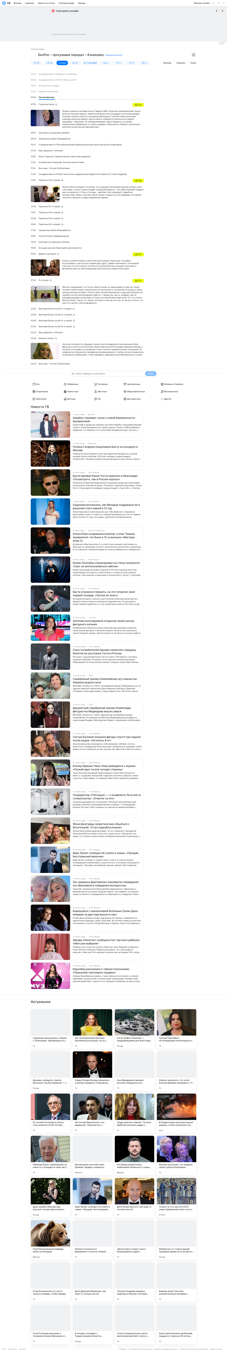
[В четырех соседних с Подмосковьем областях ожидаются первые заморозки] (92, 1324)
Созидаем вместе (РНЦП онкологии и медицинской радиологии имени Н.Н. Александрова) (83, 174)
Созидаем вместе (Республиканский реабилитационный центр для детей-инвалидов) (80, 144)
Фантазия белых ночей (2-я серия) (55, 314)
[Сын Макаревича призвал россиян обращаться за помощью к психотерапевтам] (134, 1071)
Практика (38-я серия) (49, 212)
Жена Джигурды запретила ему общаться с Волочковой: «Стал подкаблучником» (101, 825)
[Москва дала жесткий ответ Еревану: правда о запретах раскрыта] (92, 1155)
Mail (4, 1349)
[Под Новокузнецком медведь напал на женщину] (50, 1240)
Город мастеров (46, 104)
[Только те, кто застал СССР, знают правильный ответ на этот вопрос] (176, 1198)
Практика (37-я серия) (49, 206)
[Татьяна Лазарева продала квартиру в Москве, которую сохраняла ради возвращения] (134, 1282)
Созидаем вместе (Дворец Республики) (58, 74)
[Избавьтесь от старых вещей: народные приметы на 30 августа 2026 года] (176, 1240)
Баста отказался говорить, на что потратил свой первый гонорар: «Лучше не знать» (104, 593)
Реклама (22, 1349)
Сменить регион (114, 55)
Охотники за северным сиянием (54, 132)
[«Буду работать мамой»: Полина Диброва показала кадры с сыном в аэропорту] (134, 1113)
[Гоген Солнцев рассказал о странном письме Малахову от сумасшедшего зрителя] (50, 1324)
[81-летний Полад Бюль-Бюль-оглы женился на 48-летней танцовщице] (50, 1113)
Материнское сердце (49, 85)
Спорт (193, 63)
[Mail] (4, 3)
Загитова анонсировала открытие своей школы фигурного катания (103, 622)
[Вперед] (222, 10)
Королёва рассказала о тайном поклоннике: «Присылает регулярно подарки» (101, 970)
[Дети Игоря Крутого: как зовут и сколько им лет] (134, 1198)
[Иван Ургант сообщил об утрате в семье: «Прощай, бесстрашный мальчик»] (92, 1198)
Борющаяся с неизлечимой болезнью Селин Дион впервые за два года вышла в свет (105, 912)
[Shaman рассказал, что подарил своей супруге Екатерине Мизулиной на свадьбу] (176, 1155)
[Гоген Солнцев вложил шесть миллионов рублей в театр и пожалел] (134, 1324)
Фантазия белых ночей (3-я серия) (55, 320)
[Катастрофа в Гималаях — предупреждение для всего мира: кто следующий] (134, 1029)
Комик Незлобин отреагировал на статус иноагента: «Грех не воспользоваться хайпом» (106, 564)
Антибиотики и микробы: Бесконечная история (61, 162)
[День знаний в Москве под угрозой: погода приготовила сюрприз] (50, 1198)
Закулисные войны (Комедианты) (55, 138)
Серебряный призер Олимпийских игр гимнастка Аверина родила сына (105, 680)
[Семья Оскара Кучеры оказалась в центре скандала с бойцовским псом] (92, 1071)
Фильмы (167, 63)
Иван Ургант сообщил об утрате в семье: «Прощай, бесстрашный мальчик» (106, 854)
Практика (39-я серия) (49, 218)
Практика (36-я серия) (49, 180)
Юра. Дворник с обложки (51, 150)
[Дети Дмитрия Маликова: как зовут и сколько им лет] (92, 1282)
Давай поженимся (47, 254)
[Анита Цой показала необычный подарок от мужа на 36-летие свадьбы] (176, 1324)
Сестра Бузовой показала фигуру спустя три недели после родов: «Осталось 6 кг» (107, 738)
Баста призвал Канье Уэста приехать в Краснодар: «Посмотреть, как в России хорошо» (105, 477)
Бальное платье (46, 338)
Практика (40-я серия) (49, 224)
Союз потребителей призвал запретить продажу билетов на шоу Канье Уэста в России (104, 651)
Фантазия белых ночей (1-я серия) (55, 308)
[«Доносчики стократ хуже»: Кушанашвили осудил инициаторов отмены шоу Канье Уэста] (134, 1240)
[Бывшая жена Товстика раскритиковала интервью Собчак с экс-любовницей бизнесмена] (176, 1282)
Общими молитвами (48, 91)
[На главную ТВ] (8, 3)
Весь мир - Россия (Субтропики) (54, 168)
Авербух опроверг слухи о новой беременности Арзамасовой (104, 419)
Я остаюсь (43, 280)
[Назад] (216, 10)
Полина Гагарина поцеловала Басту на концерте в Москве (105, 448)
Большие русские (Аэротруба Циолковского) (60, 248)
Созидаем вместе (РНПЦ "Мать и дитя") (58, 80)
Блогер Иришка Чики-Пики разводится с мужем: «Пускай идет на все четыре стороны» (104, 767)
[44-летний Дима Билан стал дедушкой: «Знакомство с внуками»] (92, 1113)
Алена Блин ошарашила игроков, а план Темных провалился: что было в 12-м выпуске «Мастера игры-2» (104, 537)
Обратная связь (216, 1349)
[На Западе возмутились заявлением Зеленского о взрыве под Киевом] (134, 1155)
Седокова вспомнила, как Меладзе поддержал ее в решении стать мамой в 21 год (106, 506)
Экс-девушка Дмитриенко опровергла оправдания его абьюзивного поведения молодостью (105, 883)
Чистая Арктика (46, 97)
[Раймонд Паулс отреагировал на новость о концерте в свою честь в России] (50, 1155)
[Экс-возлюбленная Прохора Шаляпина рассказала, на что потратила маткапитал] (92, 1029)
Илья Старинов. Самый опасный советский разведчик (65, 156)
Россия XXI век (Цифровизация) (54, 236)
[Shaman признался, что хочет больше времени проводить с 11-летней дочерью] (176, 1071)
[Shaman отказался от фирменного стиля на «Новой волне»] (92, 1240)
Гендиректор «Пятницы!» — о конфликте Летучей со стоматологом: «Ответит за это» (107, 796)
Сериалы (180, 63)
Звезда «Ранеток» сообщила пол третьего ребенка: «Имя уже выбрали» (106, 941)
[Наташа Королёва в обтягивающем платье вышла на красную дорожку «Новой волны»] (176, 1029)
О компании (12, 1349)
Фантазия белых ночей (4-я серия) (55, 326)
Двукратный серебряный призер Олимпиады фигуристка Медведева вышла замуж (102, 709)
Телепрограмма (37, 49)
